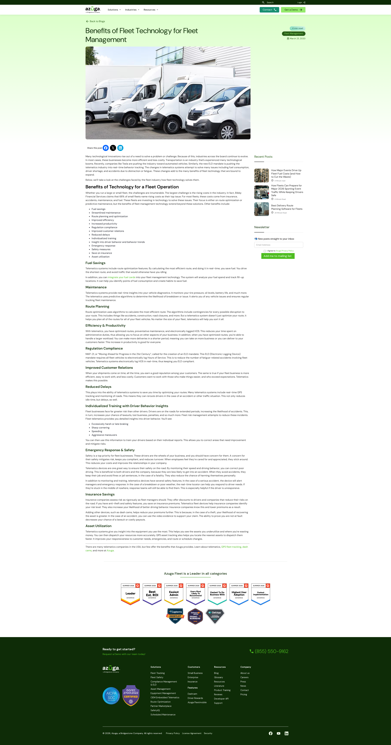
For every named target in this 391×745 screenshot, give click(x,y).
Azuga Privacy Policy (285, 251)
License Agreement (191, 733)
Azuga (110, 550)
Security (208, 733)
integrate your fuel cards (121, 277)
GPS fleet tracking (231, 546)
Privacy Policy (173, 733)
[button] (114, 10)
